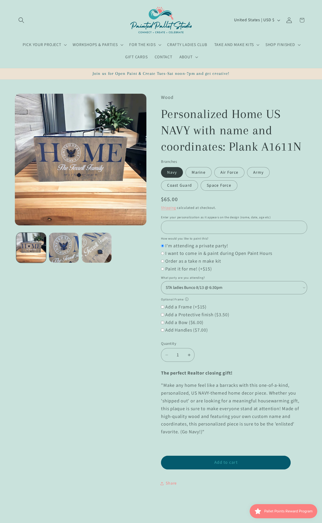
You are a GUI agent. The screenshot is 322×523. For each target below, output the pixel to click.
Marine (199, 172)
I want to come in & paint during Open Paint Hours (218, 253)
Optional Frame (172, 299)
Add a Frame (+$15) (185, 307)
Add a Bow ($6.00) (184, 322)
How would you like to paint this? (185, 238)
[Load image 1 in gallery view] (31, 247)
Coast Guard (179, 185)
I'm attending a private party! (196, 246)
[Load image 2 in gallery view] (64, 247)
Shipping (168, 207)
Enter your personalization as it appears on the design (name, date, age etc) (216, 217)
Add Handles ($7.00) (186, 330)
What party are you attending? (183, 278)
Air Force (229, 172)
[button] (21, 20)
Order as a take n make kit (193, 261)
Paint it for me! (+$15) (188, 269)
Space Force (219, 185)
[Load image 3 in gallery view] (96, 247)
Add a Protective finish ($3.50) (197, 315)
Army (258, 172)
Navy (172, 172)
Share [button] (171, 483)
